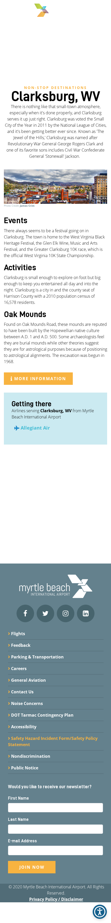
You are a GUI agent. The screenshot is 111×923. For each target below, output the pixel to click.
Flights (17, 633)
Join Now (31, 867)
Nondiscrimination (30, 756)
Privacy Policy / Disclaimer (56, 899)
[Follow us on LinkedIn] (85, 613)
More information (39, 378)
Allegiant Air (35, 428)
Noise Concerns (26, 703)
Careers (18, 668)
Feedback (20, 645)
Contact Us (22, 692)
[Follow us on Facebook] (25, 613)
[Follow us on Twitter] (45, 613)
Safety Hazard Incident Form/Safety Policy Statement (53, 741)
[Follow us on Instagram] (65, 613)
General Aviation (28, 680)
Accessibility (23, 727)
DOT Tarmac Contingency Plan (42, 715)
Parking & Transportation (37, 657)
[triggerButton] (100, 912)
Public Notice (24, 768)
